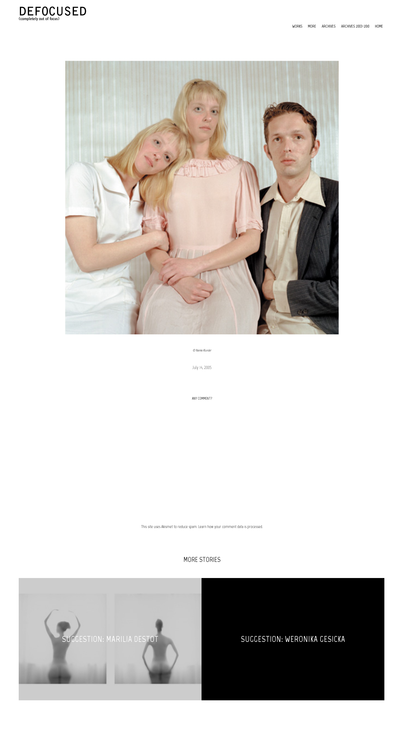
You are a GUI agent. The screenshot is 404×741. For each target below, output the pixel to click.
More (312, 26)
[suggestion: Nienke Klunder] (202, 197)
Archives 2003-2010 (355, 26)
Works (297, 26)
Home (379, 26)
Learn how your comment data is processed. (230, 526)
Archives (328, 26)
